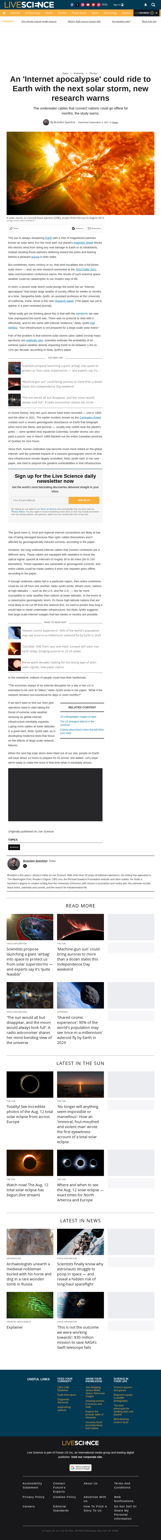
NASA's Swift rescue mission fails (84, 21)
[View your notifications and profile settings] (145, 5)
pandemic (82, 313)
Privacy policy (34, 1497)
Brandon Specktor (64, 122)
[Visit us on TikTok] (99, 5)
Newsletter (96, 228)
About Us (91, 1483)
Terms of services (48, 509)
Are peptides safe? (121, 21)
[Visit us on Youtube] (88, 5)
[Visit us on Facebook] (72, 5)
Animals (15, 13)
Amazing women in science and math (95, 1403)
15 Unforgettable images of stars (78, 716)
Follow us (80, 228)
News (115, 122)
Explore (126, 13)
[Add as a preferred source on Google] (80, 1467)
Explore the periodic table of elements (94, 1414)
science (14, 847)
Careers (29, 1506)
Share (16, 228)
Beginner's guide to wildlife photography (123, 1398)
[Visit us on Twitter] (77, 5)
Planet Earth (79, 13)
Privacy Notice (18, 511)
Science (62, 13)
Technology (110, 13)
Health (49, 13)
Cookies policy (64, 1497)
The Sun (93, 73)
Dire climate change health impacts (39, 21)
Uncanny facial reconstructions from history (94, 1425)
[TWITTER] (25, 866)
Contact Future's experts (59, 1487)
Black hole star (149, 21)
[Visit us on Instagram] (83, 5)
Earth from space (67, 1395)
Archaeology (32, 13)
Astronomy (79, 73)
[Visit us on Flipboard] (93, 5)
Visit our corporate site (86, 1457)
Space (95, 13)
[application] (55, 794)
